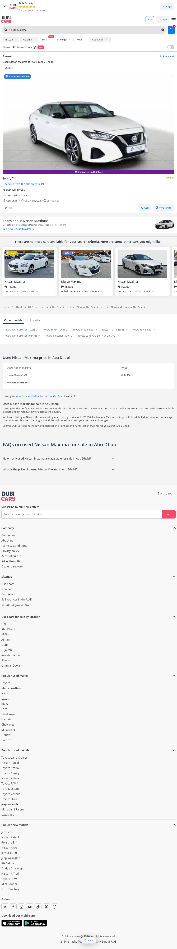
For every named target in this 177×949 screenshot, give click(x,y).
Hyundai (6, 719)
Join (168, 514)
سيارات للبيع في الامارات (15, 605)
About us (7, 540)
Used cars (7, 584)
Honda (5, 735)
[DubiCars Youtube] (29, 907)
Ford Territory (10, 889)
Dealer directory (12, 566)
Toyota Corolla (10, 794)
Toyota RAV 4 (9, 783)
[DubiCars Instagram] (21, 907)
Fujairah (6, 650)
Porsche (6, 740)
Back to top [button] (165, 493)
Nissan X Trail (10, 873)
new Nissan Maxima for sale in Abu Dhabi (40, 396)
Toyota (5, 683)
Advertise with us (12, 561)
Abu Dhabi (8, 629)
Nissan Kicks (9, 848)
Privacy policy (10, 551)
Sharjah (6, 660)
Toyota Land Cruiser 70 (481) (21, 335)
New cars (7, 589)
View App (167, 6)
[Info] (34, 47)
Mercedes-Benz (11, 688)
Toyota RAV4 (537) (142, 329)
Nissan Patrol (10, 763)
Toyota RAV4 (9, 879)
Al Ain (5, 634)
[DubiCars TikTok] (38, 907)
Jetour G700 (9, 853)
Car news (7, 594)
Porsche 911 (9, 842)
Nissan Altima (10, 778)
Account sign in (11, 556)
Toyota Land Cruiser (14, 757)
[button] (4, 6)
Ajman (5, 639)
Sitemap (6, 577)
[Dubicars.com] (8, 496)
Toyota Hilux (9, 799)
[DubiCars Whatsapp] (54, 907)
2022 (7, 67)
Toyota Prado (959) (84, 329)
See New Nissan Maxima (17, 229)
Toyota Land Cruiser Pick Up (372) (97, 335)
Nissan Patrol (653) (113, 329)
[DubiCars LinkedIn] (5, 907)
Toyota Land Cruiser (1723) (19, 329)
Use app (163, 19)
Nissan (5, 693)
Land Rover (8, 714)
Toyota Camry (10, 773)
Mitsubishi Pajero (12, 809)
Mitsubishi (8, 730)
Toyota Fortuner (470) (57, 335)
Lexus (5, 698)
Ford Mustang (10, 789)
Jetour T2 (7, 832)
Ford (4, 709)
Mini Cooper (9, 884)
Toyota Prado (10, 768)
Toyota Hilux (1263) (54, 329)
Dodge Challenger (13, 868)
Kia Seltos (7, 863)
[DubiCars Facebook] (13, 907)
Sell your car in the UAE (16, 599)
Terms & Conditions (14, 546)
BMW (4, 704)
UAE (4, 624)
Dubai (5, 645)
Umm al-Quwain (11, 665)
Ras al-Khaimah (11, 655)
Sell (150, 19)
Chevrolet (7, 724)
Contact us (8, 535)
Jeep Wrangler (10, 804)
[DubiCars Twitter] (46, 907)
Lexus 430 (7, 815)
